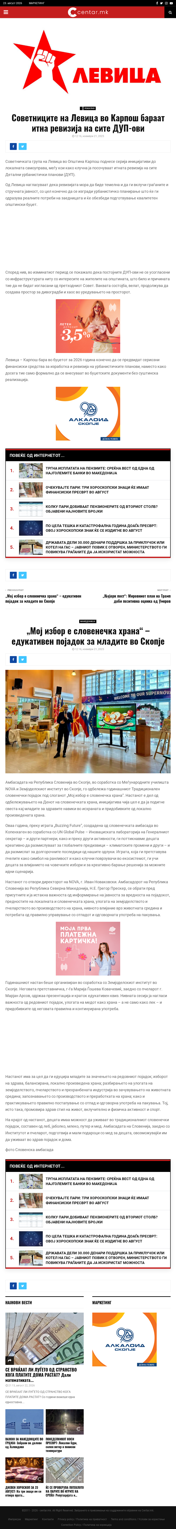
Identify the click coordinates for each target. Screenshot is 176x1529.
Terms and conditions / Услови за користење (138, 1519)
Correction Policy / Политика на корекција (86, 1524)
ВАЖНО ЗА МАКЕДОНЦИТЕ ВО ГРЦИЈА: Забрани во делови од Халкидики (24, 1443)
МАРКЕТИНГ (37, 3)
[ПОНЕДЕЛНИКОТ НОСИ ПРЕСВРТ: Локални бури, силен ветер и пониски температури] (65, 1422)
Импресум (14, 1519)
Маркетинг (31, 1519)
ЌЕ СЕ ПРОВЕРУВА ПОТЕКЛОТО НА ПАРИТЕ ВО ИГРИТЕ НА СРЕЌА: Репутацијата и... (65, 1491)
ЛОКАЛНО (89, 108)
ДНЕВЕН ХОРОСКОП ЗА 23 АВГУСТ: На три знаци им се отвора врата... (23, 1491)
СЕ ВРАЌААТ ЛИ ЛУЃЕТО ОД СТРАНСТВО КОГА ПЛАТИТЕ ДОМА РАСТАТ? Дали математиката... (41, 1374)
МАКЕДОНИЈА (87, 621)
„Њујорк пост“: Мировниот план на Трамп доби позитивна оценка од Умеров (137, 598)
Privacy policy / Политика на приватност (82, 1519)
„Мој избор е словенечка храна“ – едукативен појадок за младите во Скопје (43, 598)
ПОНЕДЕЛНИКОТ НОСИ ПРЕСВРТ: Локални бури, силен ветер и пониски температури (61, 1445)
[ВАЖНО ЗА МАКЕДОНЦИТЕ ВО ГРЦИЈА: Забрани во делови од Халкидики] (24, 1422)
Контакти (48, 1519)
